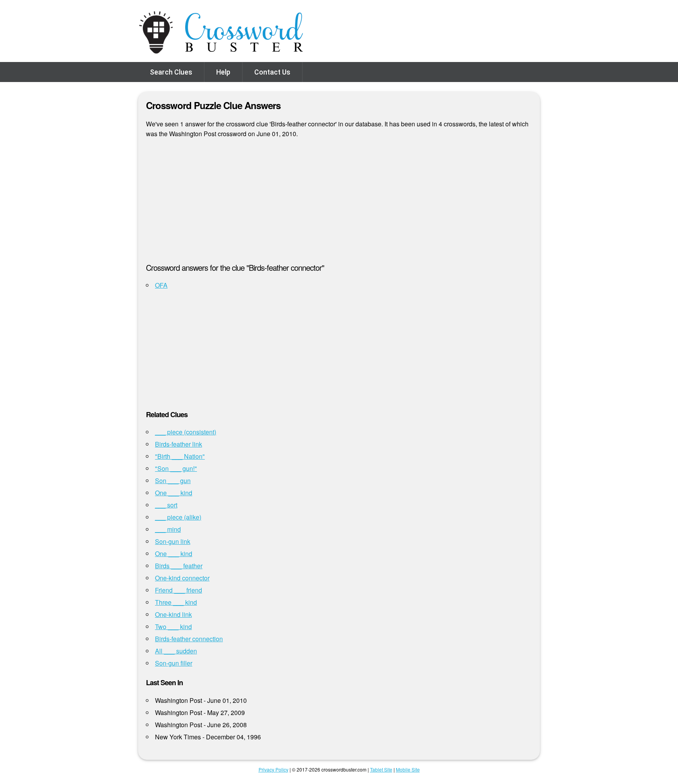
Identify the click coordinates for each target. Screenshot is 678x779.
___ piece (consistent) (185, 431)
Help (223, 72)
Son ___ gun (173, 480)
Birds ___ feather (178, 565)
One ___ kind (173, 492)
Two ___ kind (173, 626)
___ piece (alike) (178, 517)
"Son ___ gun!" (176, 468)
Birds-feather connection (189, 638)
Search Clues (171, 72)
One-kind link (173, 614)
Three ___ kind (176, 602)
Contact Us (272, 72)
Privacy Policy (273, 769)
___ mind (168, 529)
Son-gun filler (173, 663)
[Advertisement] (339, 204)
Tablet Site (381, 769)
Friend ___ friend (178, 590)
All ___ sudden (176, 650)
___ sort (166, 504)
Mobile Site (408, 769)
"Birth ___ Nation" (180, 456)
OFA (161, 285)
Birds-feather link (178, 444)
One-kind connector (182, 577)
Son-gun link (172, 541)
